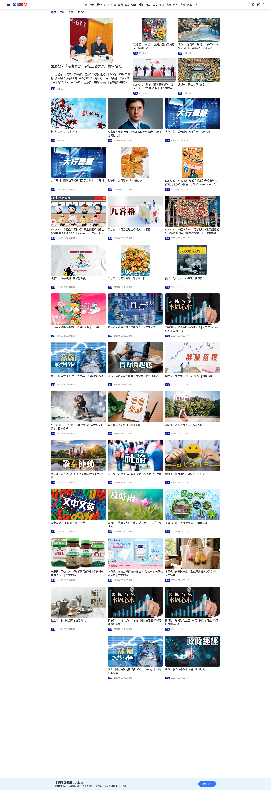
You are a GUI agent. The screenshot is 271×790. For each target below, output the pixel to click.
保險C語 (81, 12)
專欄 (70, 12)
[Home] (20, 4)
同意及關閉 (207, 784)
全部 (62, 12)
